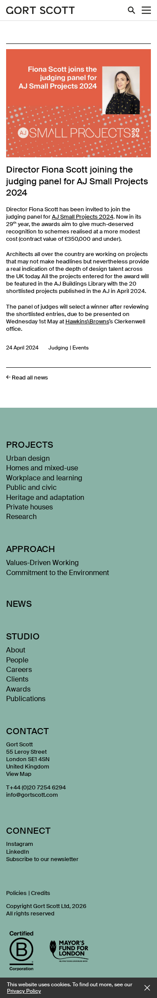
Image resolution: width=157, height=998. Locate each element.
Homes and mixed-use (42, 467)
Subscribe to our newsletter (42, 859)
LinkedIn (17, 851)
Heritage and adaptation (45, 497)
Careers (19, 669)
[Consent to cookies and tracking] (147, 988)
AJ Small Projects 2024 (82, 216)
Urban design (28, 458)
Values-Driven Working (42, 562)
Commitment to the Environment (57, 572)
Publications (25, 698)
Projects (30, 444)
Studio (23, 636)
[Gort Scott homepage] (40, 11)
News (19, 603)
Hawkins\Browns (87, 321)
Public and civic (31, 487)
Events (80, 347)
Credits (40, 893)
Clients (17, 679)
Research (21, 516)
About (15, 650)
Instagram (19, 844)
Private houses (29, 507)
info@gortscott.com (32, 794)
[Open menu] (146, 10)
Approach (30, 549)
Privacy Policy (24, 991)
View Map (18, 774)
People (17, 660)
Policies (16, 893)
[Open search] (131, 10)
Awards (18, 689)
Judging (58, 347)
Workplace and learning (44, 477)
